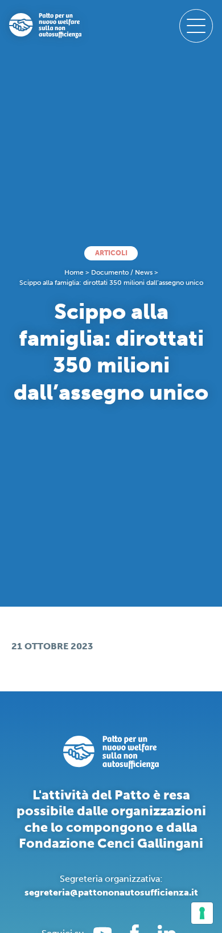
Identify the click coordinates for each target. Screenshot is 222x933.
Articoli (111, 253)
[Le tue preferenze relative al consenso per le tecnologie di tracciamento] (202, 913)
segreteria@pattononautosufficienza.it (111, 892)
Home (74, 272)
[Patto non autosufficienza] (45, 25)
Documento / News (122, 272)
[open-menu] (196, 26)
